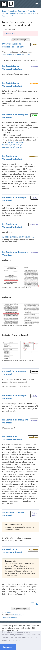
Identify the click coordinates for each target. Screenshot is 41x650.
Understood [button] (7, 647)
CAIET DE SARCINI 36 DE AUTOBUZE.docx (18, 237)
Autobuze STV (7, 16)
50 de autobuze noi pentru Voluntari (16, 54)
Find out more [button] (14, 641)
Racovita (34, 371)
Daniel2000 (33, 156)
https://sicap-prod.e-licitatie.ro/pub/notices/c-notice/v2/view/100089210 (13, 144)
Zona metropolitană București (13, 11)
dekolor (34, 198)
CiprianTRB (33, 224)
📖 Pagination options (20, 40)
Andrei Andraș (34, 514)
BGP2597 (34, 83)
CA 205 (34, 44)
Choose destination (9, 617)
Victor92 (34, 66)
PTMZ (34, 115)
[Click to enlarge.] (20, 276)
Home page (6, 612)
